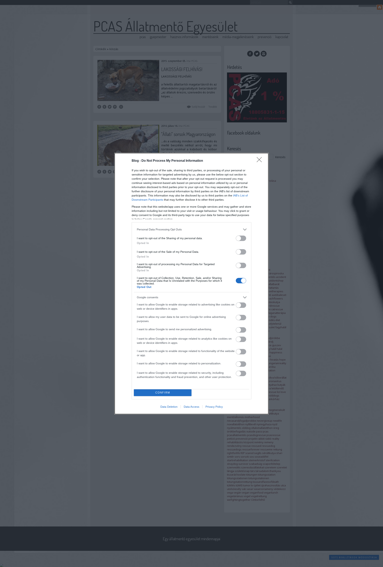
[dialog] (191, 283)
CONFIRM (162, 392)
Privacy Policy (214, 406)
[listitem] (191, 229)
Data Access (191, 406)
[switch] (241, 238)
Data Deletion (169, 406)
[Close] (260, 161)
